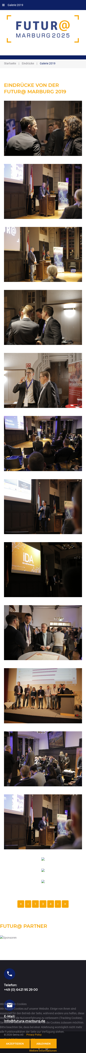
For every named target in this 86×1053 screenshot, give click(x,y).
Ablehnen (43, 1043)
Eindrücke (28, 63)
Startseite (10, 63)
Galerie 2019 (15, 5)
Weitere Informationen (43, 1050)
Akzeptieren (15, 1043)
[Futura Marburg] (43, 29)
